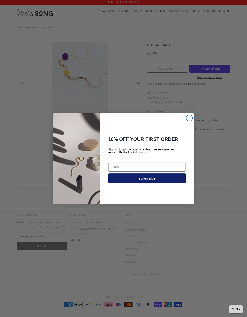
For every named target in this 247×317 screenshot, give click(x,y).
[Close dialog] (189, 118)
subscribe (147, 178)
